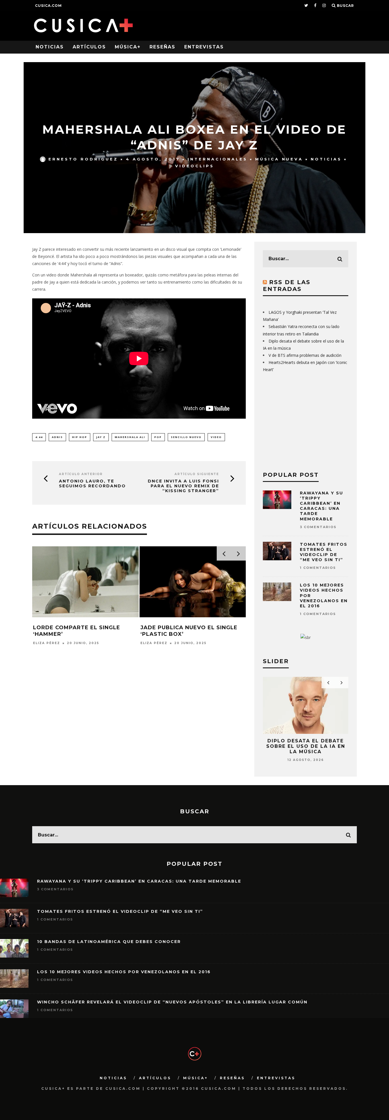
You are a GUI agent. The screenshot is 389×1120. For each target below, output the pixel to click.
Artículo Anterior (81, 474)
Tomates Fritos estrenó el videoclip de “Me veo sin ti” (323, 552)
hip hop (79, 437)
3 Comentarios (318, 527)
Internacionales (217, 159)
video (216, 437)
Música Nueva (279, 159)
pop (158, 437)
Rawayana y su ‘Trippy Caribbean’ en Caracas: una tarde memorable (321, 506)
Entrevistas (204, 47)
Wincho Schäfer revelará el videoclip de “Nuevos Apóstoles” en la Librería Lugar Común (172, 1002)
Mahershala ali (130, 437)
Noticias (50, 47)
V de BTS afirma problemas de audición (305, 355)
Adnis (57, 437)
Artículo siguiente (197, 474)
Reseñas (162, 47)
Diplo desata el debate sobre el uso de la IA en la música (305, 746)
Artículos (89, 47)
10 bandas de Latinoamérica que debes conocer (109, 941)
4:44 (39, 437)
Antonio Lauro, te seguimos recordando (92, 483)
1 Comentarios (318, 568)
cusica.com (48, 5)
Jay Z (101, 437)
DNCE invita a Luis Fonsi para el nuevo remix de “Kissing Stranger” (183, 486)
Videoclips (194, 166)
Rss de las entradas (286, 285)
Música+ (128, 47)
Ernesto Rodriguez (83, 159)
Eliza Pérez (46, 643)
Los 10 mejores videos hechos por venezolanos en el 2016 (124, 971)
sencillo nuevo (186, 437)
